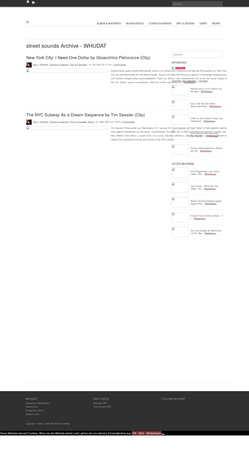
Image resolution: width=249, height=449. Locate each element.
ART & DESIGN (185, 23)
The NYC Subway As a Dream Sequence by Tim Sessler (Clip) (85, 114)
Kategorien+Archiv (35, 410)
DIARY (203, 23)
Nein (141, 433)
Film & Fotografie (78, 64)
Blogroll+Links (32, 414)
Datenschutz (32, 406)
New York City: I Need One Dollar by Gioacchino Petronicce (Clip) (88, 57)
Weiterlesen (153, 433)
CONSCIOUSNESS (160, 23)
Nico (35, 64)
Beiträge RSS (100, 403)
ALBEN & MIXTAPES (109, 23)
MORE (216, 23)
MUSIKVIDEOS (135, 23)
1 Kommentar (119, 64)
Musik (91, 121)
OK (135, 433)
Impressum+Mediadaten (37, 403)
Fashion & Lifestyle (58, 64)
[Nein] (163, 434)
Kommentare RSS (102, 406)
